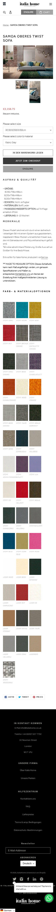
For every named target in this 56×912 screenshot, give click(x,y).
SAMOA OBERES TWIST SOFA (24, 25)
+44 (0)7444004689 (4, 3)
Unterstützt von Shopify (36, 873)
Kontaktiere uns (22, 274)
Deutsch (27, 863)
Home (6, 25)
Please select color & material (18, 136)
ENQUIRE (28, 12)
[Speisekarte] (50, 3)
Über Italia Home (28, 770)
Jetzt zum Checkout (28, 161)
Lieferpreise (28, 814)
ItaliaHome (21, 873)
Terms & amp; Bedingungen (28, 822)
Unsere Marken (28, 778)
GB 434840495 (30, 893)
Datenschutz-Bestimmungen (28, 830)
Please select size (12, 124)
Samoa (44, 257)
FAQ (28, 806)
